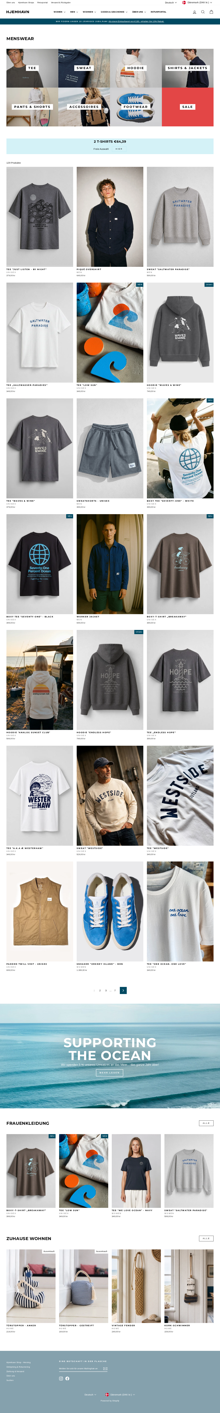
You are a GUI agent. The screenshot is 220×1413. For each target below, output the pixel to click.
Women (58, 12)
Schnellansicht (40, 263)
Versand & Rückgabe (61, 2)
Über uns (10, 2)
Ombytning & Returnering (18, 1367)
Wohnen (88, 12)
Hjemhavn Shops (26, 2)
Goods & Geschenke (113, 12)
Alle (206, 1123)
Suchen (10, 1380)
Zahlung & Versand (15, 1371)
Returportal (42, 2)
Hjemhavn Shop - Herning (18, 1362)
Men (73, 12)
